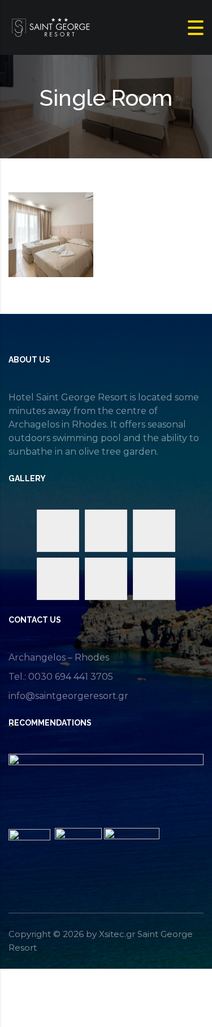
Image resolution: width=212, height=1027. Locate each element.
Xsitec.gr (117, 934)
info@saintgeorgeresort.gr (68, 696)
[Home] (50, 26)
